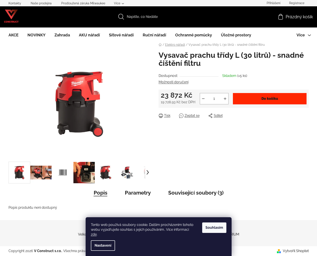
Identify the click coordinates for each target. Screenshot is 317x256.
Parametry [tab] (138, 193)
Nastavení (103, 245)
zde (94, 234)
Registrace (296, 3)
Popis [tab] (100, 193)
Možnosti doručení (173, 82)
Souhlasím (214, 227)
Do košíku (269, 99)
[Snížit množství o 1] (203, 98)
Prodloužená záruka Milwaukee (83, 3)
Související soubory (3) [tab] (196, 193)
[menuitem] (13, 35)
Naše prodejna (41, 3)
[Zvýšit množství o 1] (225, 98)
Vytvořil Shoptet (296, 251)
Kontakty (14, 3)
